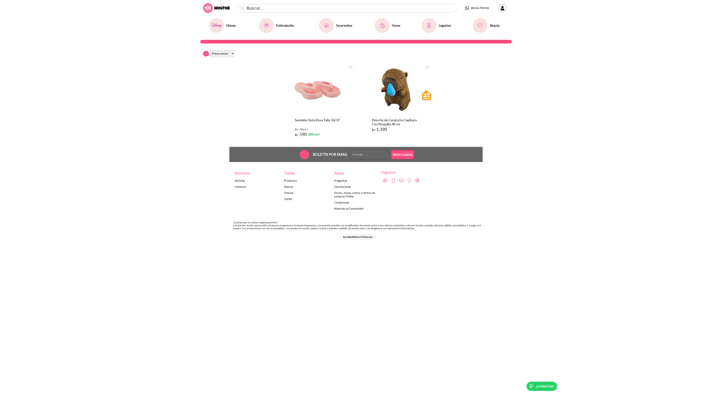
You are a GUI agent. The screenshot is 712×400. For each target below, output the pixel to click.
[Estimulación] (266, 25)
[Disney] (216, 25)
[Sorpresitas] (326, 25)
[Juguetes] (428, 25)
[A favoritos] (350, 67)
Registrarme (403, 154)
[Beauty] (480, 25)
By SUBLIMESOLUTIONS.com (358, 237)
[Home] (382, 25)
